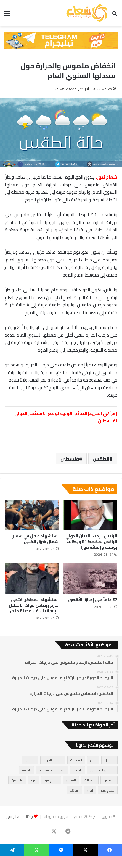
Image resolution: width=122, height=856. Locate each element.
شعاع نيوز (51, 780)
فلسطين (69, 458)
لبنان (90, 790)
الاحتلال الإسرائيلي (102, 770)
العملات (89, 780)
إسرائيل (109, 760)
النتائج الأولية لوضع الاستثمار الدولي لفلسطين (65, 417)
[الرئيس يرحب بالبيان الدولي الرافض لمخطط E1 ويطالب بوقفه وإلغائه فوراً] (90, 515)
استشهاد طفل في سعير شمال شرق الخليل (35, 538)
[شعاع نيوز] (86, 13)
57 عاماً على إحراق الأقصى (92, 599)
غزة (33, 780)
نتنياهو (74, 790)
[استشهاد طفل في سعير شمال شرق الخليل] (32, 515)
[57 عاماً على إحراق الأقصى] (90, 578)
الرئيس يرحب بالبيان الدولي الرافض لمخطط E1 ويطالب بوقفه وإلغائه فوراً (91, 541)
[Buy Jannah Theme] (61, 39)
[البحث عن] (115, 15)
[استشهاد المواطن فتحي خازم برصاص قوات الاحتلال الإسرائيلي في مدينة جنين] (32, 578)
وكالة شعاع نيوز (20, 816)
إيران (93, 760)
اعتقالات (76, 760)
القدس (71, 780)
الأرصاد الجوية (53, 760)
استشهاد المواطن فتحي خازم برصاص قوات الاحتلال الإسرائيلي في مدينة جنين (34, 605)
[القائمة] (7, 15)
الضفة (26, 770)
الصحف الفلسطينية (52, 770)
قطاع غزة (107, 790)
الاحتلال (30, 760)
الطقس (101, 458)
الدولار (77, 770)
